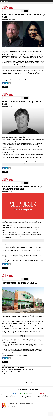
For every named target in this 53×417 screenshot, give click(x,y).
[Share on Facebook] (3, 83)
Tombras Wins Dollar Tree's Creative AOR (11, 371)
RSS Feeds (28, 403)
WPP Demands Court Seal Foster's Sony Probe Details (13, 373)
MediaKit (16, 403)
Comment (5, 86)
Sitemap (32, 403)
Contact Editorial (22, 403)
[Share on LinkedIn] (6, 83)
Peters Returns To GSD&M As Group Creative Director (13, 367)
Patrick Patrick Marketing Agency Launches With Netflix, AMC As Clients (17, 375)
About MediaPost (10, 403)
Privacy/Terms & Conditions (12, 404)
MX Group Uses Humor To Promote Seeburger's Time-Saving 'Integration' (17, 369)
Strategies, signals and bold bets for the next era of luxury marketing (17, 382)
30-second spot (8, 227)
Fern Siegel (5, 19)
